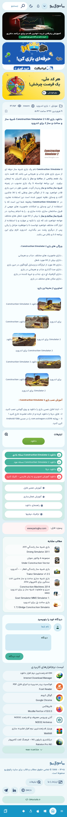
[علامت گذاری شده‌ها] (5, 811)
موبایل (54, 106)
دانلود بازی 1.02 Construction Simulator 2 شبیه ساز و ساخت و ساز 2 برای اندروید (33, 121)
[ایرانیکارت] (33, 56)
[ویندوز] (45, 811)
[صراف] (33, 86)
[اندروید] (24, 811)
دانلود (34, 441)
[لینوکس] (31, 811)
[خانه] (53, 811)
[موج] (33, 26)
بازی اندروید (42, 106)
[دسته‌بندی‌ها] (45, 6)
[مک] (38, 811)
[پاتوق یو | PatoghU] (57, 6)
